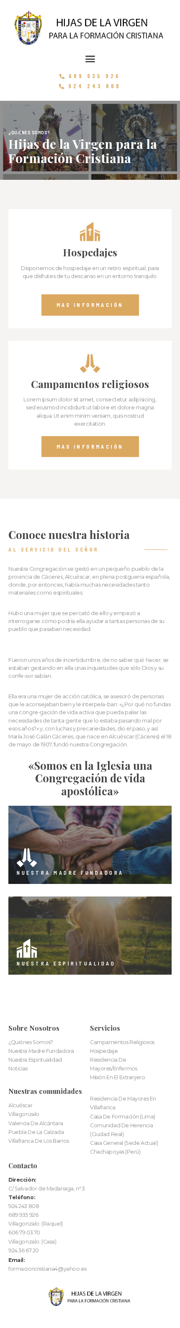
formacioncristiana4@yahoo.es (47, 1269)
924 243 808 (23, 1206)
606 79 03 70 (24, 1232)
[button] (90, 59)
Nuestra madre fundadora (70, 872)
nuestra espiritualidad (66, 963)
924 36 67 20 (23, 1250)
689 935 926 (23, 1215)
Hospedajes (90, 252)
